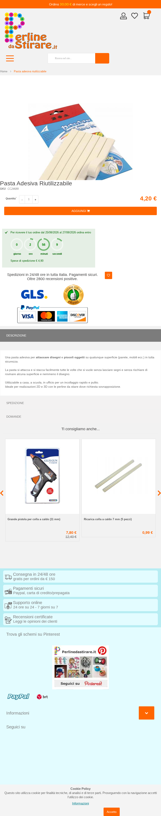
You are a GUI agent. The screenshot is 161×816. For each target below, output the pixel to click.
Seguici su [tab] (15, 727)
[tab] (80, 335)
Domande (13, 416)
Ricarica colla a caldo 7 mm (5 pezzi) (108, 519)
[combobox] (70, 58)
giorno (17, 253)
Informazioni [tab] (17, 713)
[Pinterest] (80, 667)
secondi (57, 253)
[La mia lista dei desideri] (134, 16)
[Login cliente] (123, 17)
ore (31, 253)
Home (3, 71)
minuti (44, 253)
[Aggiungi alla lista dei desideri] (108, 275)
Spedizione (15, 403)
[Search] (102, 58)
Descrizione (16, 335)
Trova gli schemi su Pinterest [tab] (33, 634)
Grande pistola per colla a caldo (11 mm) (34, 519)
